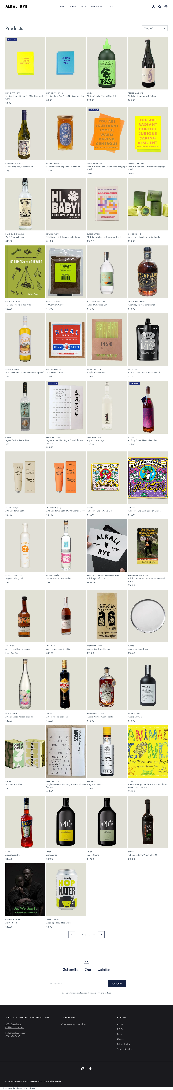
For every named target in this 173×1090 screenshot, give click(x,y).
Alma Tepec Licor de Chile (58, 649)
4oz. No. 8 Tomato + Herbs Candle (144, 237)
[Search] (160, 7)
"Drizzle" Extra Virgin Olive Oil (101, 96)
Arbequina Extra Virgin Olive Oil (143, 854)
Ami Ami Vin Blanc (14, 784)
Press (119, 1034)
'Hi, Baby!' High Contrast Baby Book (63, 237)
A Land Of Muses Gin (97, 304)
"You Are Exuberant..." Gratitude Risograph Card (107, 168)
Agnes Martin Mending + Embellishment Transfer (64, 442)
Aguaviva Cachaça (95, 440)
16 (93, 934)
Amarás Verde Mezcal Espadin (19, 716)
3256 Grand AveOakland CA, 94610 (14, 1026)
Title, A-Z (148, 28)
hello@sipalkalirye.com (15, 1032)
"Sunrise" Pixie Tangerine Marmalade (63, 166)
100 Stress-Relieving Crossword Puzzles (105, 237)
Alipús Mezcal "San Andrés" (59, 578)
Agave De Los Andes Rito (17, 440)
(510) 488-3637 (12, 1036)
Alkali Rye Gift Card (96, 578)
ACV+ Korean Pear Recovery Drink (144, 372)
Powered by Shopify (52, 1081)
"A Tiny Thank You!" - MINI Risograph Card (65, 96)
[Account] (154, 7)
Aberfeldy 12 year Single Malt (141, 304)
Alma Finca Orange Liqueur (18, 649)
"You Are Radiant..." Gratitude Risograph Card (146, 168)
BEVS (63, 6)
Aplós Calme (93, 854)
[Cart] (166, 7)
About (120, 1024)
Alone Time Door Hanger (98, 649)
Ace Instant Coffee (54, 372)
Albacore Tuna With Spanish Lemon (144, 510)
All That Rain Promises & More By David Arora (146, 580)
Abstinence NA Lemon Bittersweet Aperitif (24, 372)
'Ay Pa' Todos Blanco (14, 237)
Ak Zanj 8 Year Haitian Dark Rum (143, 440)
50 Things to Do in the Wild (18, 304)
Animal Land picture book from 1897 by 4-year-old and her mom (147, 786)
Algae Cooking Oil (14, 578)
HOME (73, 6)
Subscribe (117, 983)
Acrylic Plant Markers (96, 372)
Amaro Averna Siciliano (57, 716)
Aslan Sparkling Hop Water (58, 922)
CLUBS (109, 6)
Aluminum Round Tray (138, 649)
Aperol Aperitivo (13, 854)
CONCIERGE (96, 6)
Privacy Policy (123, 1044)
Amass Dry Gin (135, 716)
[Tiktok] (90, 1069)
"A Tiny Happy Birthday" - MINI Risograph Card (24, 97)
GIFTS (83, 6)
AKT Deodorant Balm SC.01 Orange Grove (66, 510)
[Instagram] (83, 1069)
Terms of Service (124, 1049)
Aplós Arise (51, 854)
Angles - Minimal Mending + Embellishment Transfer (66, 786)
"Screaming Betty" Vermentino (19, 166)
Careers (120, 1039)
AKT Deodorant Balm (14, 510)
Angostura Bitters (94, 784)
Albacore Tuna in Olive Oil (99, 510)
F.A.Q (120, 1029)
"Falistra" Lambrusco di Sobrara (142, 96)
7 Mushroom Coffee (55, 304)
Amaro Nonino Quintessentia (100, 716)
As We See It (11, 922)
